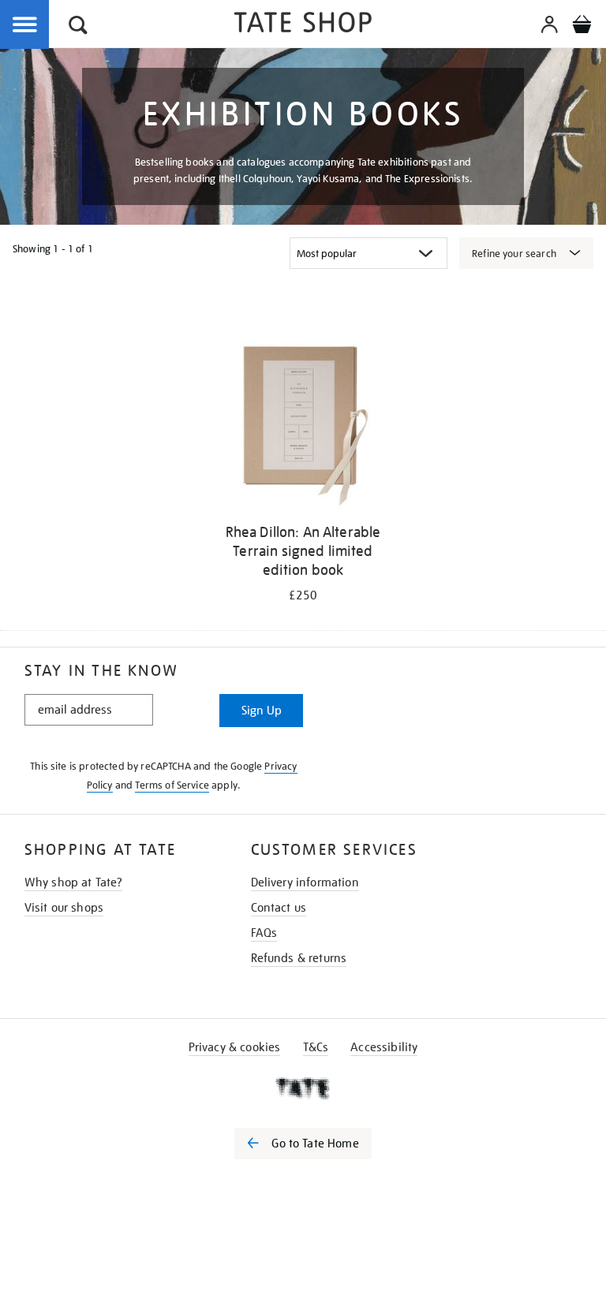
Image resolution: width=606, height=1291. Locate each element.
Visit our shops (63, 908)
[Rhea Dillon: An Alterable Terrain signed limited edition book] (303, 423)
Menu (25, 25)
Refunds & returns (299, 958)
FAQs (264, 933)
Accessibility (383, 1047)
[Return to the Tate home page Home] (303, 25)
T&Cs (316, 1047)
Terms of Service (172, 785)
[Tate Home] (303, 1088)
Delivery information (305, 882)
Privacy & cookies (235, 1047)
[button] (78, 27)
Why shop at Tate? (73, 882)
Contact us (279, 908)
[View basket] (581, 27)
